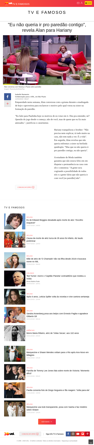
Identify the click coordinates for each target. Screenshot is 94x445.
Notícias (32, 10)
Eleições (22, 10)
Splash (86, 10)
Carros (50, 10)
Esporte (77, 10)
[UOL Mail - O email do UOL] (78, 3)
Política (41, 10)
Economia (60, 10)
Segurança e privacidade (69, 441)
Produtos (5, 10)
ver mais (45, 422)
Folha (69, 10)
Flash (14, 10)
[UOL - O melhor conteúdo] (8, 3)
